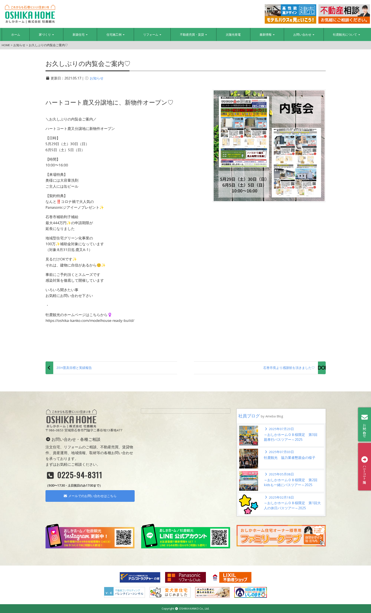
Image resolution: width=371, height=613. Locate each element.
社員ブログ (260, 416)
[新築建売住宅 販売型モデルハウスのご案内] (290, 14)
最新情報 (266, 34)
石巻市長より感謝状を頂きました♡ (289, 367)
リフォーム (151, 34)
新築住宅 (79, 34)
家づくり (45, 34)
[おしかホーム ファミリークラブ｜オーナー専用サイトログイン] (281, 535)
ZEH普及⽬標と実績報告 (74, 367)
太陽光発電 (233, 34)
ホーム (15, 34)
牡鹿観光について (345, 34)
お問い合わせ (302, 34)
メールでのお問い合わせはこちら (92, 496)
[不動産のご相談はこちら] (344, 14)
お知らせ (96, 78)
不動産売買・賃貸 (192, 34)
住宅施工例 (114, 34)
